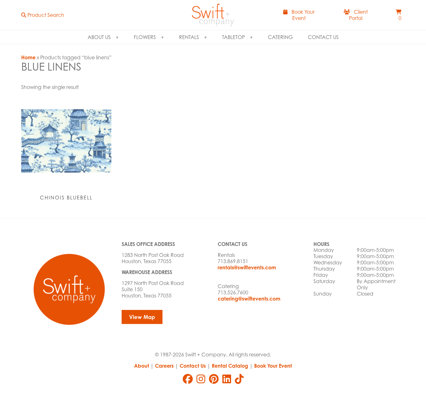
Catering (280, 37)
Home (28, 57)
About (141, 366)
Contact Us (323, 37)
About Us (99, 37)
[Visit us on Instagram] (200, 379)
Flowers (145, 37)
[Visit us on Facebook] (188, 379)
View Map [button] (142, 317)
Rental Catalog (230, 366)
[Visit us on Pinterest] (214, 379)
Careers (164, 366)
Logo (213, 15)
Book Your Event (273, 366)
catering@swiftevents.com (249, 299)
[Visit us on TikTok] (239, 379)
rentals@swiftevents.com (247, 267)
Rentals (189, 37)
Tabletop (233, 37)
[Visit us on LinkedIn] (226, 379)
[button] (42, 15)
